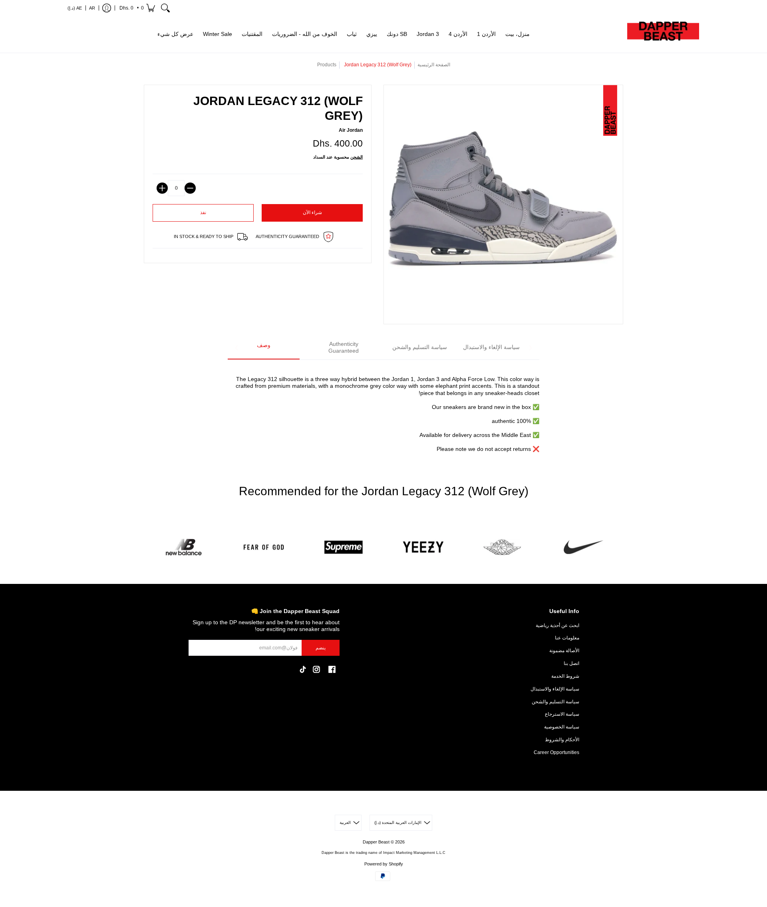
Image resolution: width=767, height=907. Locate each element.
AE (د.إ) (75, 8)
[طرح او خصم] (190, 188)
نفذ (203, 212)
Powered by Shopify (383, 863)
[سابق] (237, 348)
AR (92, 8)
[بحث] (165, 8)
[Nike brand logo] (583, 547)
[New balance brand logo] (184, 547)
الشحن (356, 157)
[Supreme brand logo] (344, 547)
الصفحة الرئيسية (433, 64)
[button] (137, 8)
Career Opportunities (556, 752)
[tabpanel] (383, 409)
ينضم (321, 648)
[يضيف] (162, 188)
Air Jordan (351, 130)
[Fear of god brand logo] (264, 547)
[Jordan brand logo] (503, 547)
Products (326, 64)
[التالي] (530, 348)
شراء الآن (312, 212)
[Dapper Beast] (663, 34)
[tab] (264, 348)
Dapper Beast (376, 842)
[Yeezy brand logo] (423, 547)
